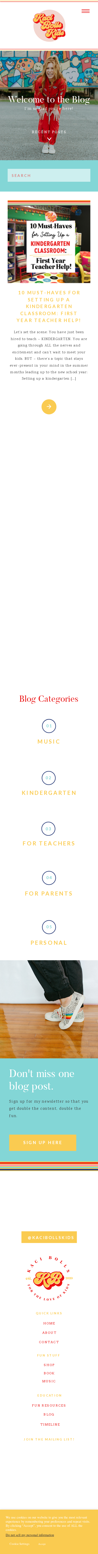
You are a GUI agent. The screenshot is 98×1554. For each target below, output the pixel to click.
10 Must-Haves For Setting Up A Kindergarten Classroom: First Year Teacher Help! (49, 306)
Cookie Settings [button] (19, 1544)
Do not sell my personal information (30, 1535)
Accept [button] (42, 1544)
